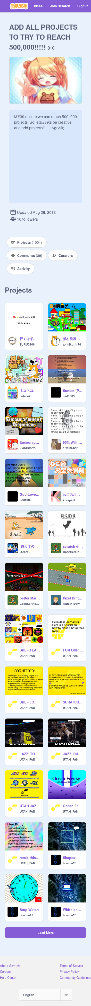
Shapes (69, 857)
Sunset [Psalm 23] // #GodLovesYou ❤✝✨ (73, 390)
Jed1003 (69, 396)
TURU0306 (27, 344)
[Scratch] (19, 6)
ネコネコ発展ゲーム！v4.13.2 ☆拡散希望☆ (30, 390)
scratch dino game (73, 546)
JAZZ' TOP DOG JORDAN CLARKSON (30, 753)
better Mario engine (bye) (30, 598)
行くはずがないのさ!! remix (30, 338)
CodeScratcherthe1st (73, 552)
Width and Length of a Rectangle (73, 909)
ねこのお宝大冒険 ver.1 (73, 494)
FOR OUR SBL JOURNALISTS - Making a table (73, 650)
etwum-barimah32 (73, 448)
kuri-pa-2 (69, 500)
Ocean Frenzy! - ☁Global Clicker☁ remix (73, 805)
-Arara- (25, 552)
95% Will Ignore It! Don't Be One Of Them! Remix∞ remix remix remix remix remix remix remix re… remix (73, 442)
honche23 (69, 863)
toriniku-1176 (72, 344)
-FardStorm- (28, 448)
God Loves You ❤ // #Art (30, 494)
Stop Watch (29, 909)
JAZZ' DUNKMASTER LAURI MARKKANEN (73, 753)
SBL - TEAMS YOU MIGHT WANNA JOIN (30, 650)
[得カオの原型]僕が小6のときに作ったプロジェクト (30, 546)
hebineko (26, 396)
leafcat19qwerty (73, 603)
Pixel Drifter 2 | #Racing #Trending (73, 598)
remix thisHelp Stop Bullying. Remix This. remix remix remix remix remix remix (30, 857)
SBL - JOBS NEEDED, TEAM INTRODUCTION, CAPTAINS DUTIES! (30, 702)
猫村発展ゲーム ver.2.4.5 (73, 338)
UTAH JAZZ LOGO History (30, 805)
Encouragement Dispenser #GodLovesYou (30, 442)
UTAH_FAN (27, 655)
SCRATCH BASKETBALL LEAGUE (73, 702)
